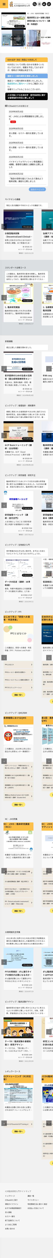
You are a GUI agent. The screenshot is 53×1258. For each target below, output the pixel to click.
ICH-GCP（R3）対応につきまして (22, 59)
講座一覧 (31, 1196)
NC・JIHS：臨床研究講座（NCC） (38, 13)
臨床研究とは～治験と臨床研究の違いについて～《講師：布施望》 (38, 20)
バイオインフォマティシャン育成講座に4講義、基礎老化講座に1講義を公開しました (26, 164)
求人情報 (8, 1212)
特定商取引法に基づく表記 (37, 1204)
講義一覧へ (18, 695)
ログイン (44, 4)
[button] (21, 47)
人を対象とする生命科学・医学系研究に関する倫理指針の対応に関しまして (26, 96)
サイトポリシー (33, 1200)
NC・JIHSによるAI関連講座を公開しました (26, 117)
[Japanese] (39, 4)
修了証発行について (12, 1220)
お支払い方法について (36, 1208)
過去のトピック (37, 189)
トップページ (10, 1196)
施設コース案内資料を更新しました (22, 75)
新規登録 (49, 4)
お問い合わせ (10, 1228)
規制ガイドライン (11, 1204)
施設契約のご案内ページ (17, 83)
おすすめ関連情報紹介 (13, 1208)
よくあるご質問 (11, 1224)
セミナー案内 (10, 1216)
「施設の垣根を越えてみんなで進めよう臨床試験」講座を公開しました (26, 180)
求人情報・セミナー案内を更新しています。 (26, 134)
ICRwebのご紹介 (11, 1200)
